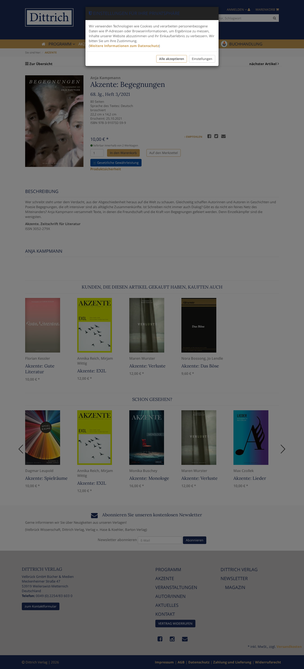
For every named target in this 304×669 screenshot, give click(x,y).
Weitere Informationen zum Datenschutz (124, 45)
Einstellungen (202, 59)
